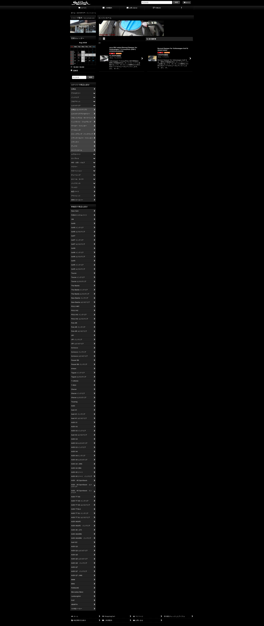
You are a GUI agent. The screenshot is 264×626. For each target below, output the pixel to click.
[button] (181, 8)
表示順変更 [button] (152, 39)
